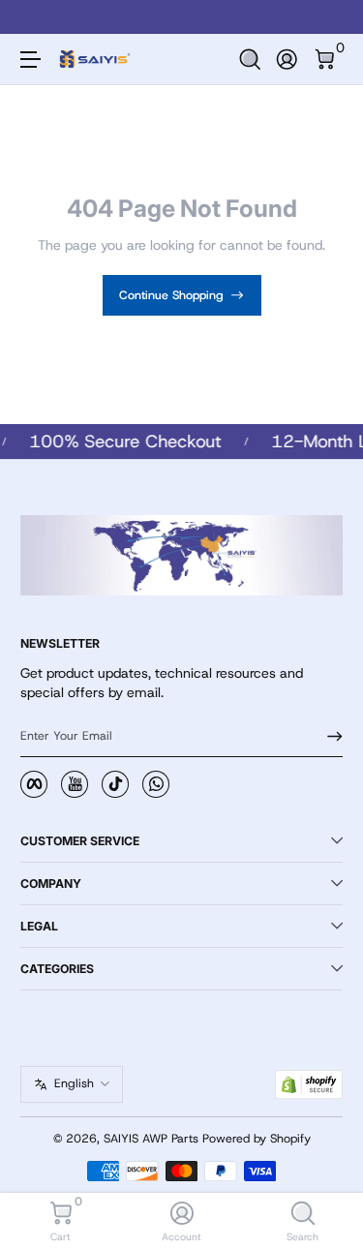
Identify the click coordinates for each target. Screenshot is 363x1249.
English (74, 1083)
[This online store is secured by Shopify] (309, 1084)
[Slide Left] (33, 17)
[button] (250, 59)
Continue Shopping (171, 295)
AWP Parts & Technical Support (271, 16)
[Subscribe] (328, 736)
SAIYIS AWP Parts (151, 1138)
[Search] (250, 59)
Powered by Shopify (256, 1138)
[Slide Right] (329, 17)
